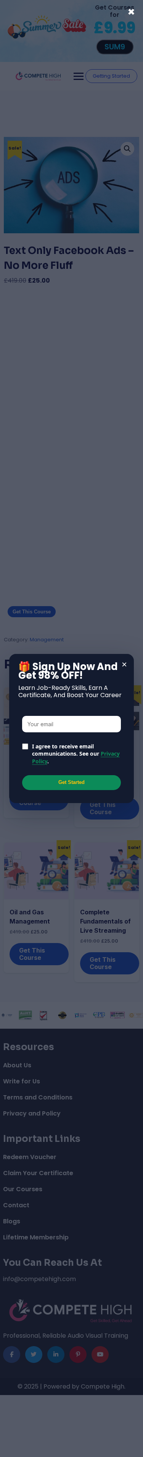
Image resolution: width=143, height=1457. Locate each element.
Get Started (71, 782)
